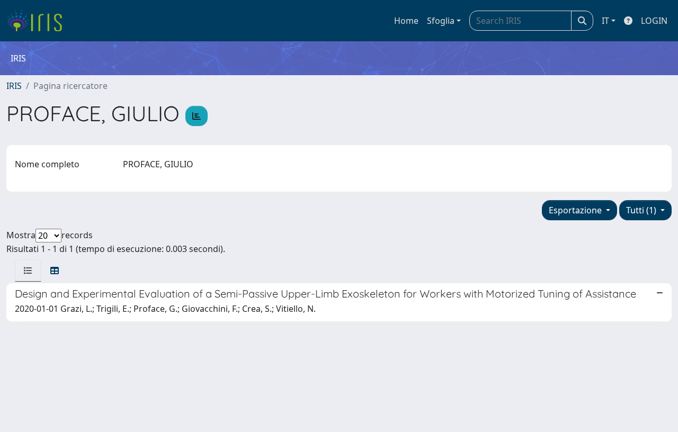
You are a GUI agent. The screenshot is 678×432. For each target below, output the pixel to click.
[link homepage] (38, 20)
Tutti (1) (642, 210)
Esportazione (576, 210)
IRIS (14, 86)
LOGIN (654, 20)
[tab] (28, 270)
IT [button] (605, 20)
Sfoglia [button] (440, 20)
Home (406, 20)
